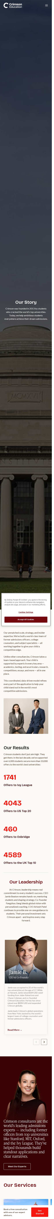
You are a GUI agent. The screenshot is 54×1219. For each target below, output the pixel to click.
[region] (26, 609)
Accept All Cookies (26, 619)
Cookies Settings (26, 612)
